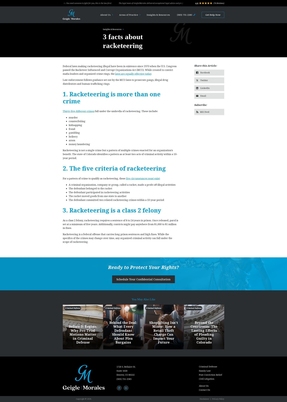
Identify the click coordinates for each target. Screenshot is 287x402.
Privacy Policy (218, 399)
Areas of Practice (128, 14)
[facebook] (119, 388)
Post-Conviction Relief (210, 374)
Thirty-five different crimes (78, 111)
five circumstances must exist (143, 178)
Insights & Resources (158, 14)
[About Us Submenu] (113, 15)
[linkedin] (126, 388)
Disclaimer (204, 399)
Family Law (205, 370)
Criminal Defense (208, 366)
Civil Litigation (206, 378)
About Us (105, 14)
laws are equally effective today (133, 73)
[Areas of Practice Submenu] (141, 15)
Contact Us (204, 389)
